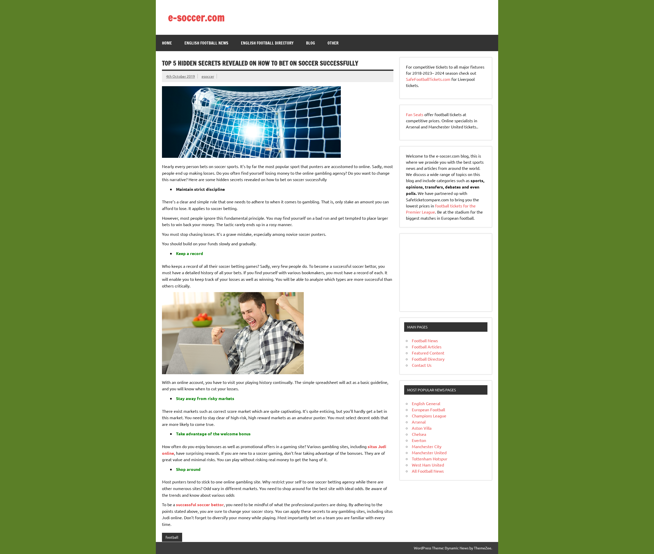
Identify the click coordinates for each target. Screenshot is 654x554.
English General (426, 403)
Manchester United (429, 452)
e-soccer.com (196, 17)
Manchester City (426, 446)
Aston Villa (421, 427)
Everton (419, 440)
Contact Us (421, 365)
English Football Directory (267, 43)
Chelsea (419, 434)
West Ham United (428, 464)
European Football (428, 409)
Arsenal (419, 421)
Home (167, 43)
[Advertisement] (438, 272)
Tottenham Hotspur (429, 458)
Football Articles (426, 346)
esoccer (208, 76)
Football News (425, 340)
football (172, 537)
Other (333, 43)
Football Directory (428, 358)
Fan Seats (414, 114)
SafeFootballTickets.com (428, 79)
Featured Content (428, 352)
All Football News (428, 470)
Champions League (429, 415)
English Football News (206, 43)
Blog (310, 43)
